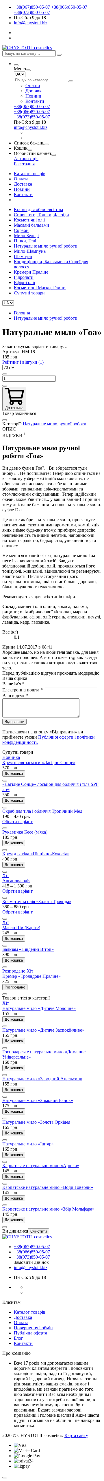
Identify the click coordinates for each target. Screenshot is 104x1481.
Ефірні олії (24, 282)
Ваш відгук (15, 695)
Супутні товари (29, 292)
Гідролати (24, 277)
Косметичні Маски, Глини (40, 287)
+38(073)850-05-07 (32, 12)
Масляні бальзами (31, 225)
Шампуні (23, 256)
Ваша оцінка (14, 678)
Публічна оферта (30, 1332)
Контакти (34, 101)
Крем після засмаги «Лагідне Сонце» (38, 762)
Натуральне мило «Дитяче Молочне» (39, 1008)
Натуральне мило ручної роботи (45, 246)
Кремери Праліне (31, 272)
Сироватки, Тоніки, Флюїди (41, 214)
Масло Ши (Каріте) (21, 927)
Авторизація (26, 158)
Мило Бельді (26, 235)
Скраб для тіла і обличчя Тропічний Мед (42, 811)
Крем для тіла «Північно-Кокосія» (35, 853)
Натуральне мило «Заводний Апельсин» (42, 1078)
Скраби (21, 230)
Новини (33, 96)
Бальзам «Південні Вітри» (28, 949)
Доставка (34, 90)
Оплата (32, 85)
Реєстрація (24, 163)
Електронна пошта (22, 689)
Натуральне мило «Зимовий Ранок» (37, 1100)
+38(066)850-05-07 (69, 7)
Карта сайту (76, 1435)
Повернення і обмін (33, 1327)
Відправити (14, 722)
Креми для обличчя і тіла (38, 209)
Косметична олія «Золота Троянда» (36, 901)
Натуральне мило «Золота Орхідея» (37, 1122)
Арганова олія (16, 880)
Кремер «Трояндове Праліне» (31, 976)
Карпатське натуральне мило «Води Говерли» (47, 1187)
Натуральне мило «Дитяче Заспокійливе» (43, 1030)
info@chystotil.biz (30, 22)
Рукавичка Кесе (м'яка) (24, 832)
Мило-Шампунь (30, 251)
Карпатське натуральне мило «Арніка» (40, 1165)
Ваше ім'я (13, 683)
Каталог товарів (29, 173)
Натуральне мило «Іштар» (28, 1143)
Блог (18, 1338)
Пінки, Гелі (25, 240)
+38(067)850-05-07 (32, 7)
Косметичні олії (29, 219)
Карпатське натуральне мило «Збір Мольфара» (48, 1209)
